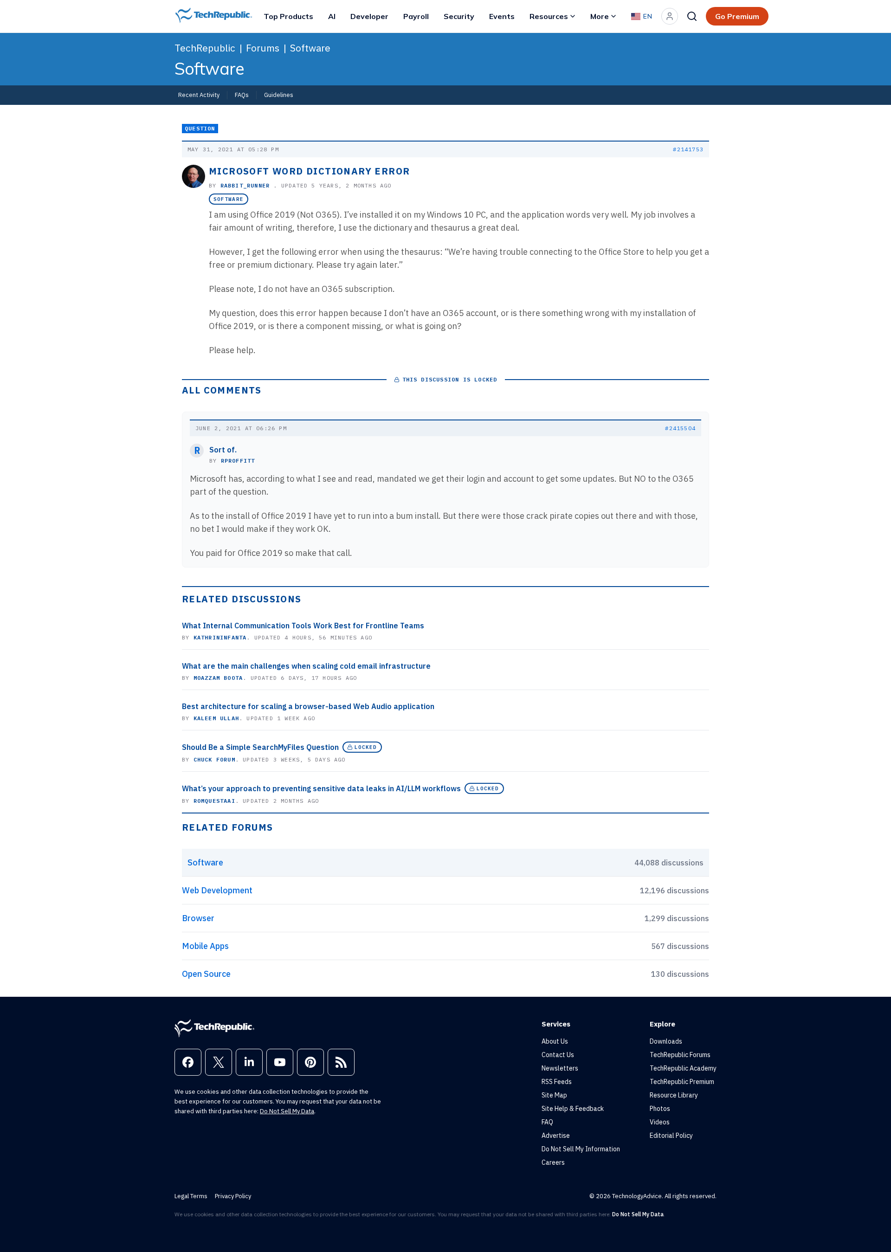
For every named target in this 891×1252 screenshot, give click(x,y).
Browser (198, 918)
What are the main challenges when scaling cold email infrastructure (306, 666)
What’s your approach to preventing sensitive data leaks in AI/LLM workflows (321, 788)
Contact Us (558, 1055)
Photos (660, 1108)
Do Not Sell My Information (581, 1149)
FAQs (242, 94)
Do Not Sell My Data (287, 1111)
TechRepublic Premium (682, 1082)
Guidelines (278, 94)
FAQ (547, 1122)
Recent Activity (199, 94)
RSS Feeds (557, 1082)
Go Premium (737, 16)
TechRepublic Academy (683, 1068)
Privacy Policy (233, 1196)
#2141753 (688, 149)
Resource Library (674, 1095)
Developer (369, 16)
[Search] (692, 16)
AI (332, 16)
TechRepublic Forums (680, 1055)
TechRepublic (204, 47)
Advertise (556, 1135)
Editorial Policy (671, 1135)
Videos (660, 1122)
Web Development (217, 890)
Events (502, 16)
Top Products (288, 16)
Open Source (206, 973)
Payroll (416, 16)
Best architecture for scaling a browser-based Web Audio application (308, 706)
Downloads (666, 1041)
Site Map (554, 1095)
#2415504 (680, 428)
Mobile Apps (205, 946)
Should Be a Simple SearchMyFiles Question (260, 747)
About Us (555, 1041)
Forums (262, 47)
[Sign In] (669, 16)
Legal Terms (190, 1196)
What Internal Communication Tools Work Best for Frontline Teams (303, 625)
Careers (553, 1162)
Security (459, 16)
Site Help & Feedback (573, 1108)
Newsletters (560, 1068)
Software (310, 47)
